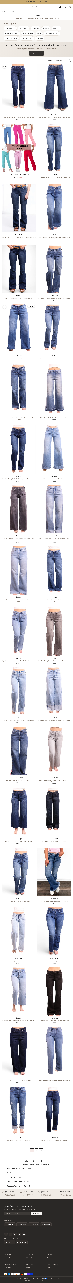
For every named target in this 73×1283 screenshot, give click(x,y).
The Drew (18, 355)
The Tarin (54, 536)
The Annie (18, 1018)
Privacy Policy (27, 1278)
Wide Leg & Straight (12, 33)
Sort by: (50, 60)
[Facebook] (6, 1234)
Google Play (22, 1242)
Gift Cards (7, 1257)
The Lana (19, 1137)
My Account (7, 1254)
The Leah (54, 415)
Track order (11, 1224)
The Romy (18, 597)
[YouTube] (24, 1234)
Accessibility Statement (32, 1261)
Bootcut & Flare (28, 33)
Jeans (7, 11)
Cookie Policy (29, 1264)
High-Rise (35, 28)
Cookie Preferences (54, 1278)
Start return (23, 1224)
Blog (48, 1267)
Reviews (49, 1261)
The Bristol (19, 958)
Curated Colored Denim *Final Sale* (19, 174)
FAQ (48, 1257)
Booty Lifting (23, 28)
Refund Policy (29, 1254)
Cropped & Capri (26, 38)
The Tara (19, 536)
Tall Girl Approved (11, 38)
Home (3, 11)
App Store (10, 1242)
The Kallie (54, 718)
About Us (49, 1254)
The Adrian (54, 476)
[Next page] (41, 1150)
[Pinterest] (19, 1234)
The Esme (54, 295)
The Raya (19, 839)
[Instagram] (10, 1234)
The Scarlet (19, 415)
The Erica (19, 115)
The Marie (18, 476)
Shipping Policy (30, 1257)
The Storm (54, 658)
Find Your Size (36, 53)
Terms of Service (18, 1278)
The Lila (54, 597)
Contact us (35, 1224)
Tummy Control (10, 28)
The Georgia (54, 958)
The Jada (54, 355)
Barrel (39, 33)
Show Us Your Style (52, 1264)
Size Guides (7, 1261)
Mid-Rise (46, 28)
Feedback (28, 1267)
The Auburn (19, 777)
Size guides (47, 1224)
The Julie (19, 1078)
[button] (60, 7)
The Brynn (18, 898)
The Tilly (19, 658)
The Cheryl (54, 839)
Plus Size (40, 38)
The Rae (54, 1078)
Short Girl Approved (51, 33)
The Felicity (19, 718)
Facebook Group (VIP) (10, 1264)
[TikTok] (15, 1234)
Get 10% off (36, 1213)
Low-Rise (56, 28)
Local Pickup (7, 1267)
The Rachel (19, 234)
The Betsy (54, 1137)
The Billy (54, 234)
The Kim (54, 115)
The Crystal (54, 898)
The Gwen (18, 295)
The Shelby (54, 174)
